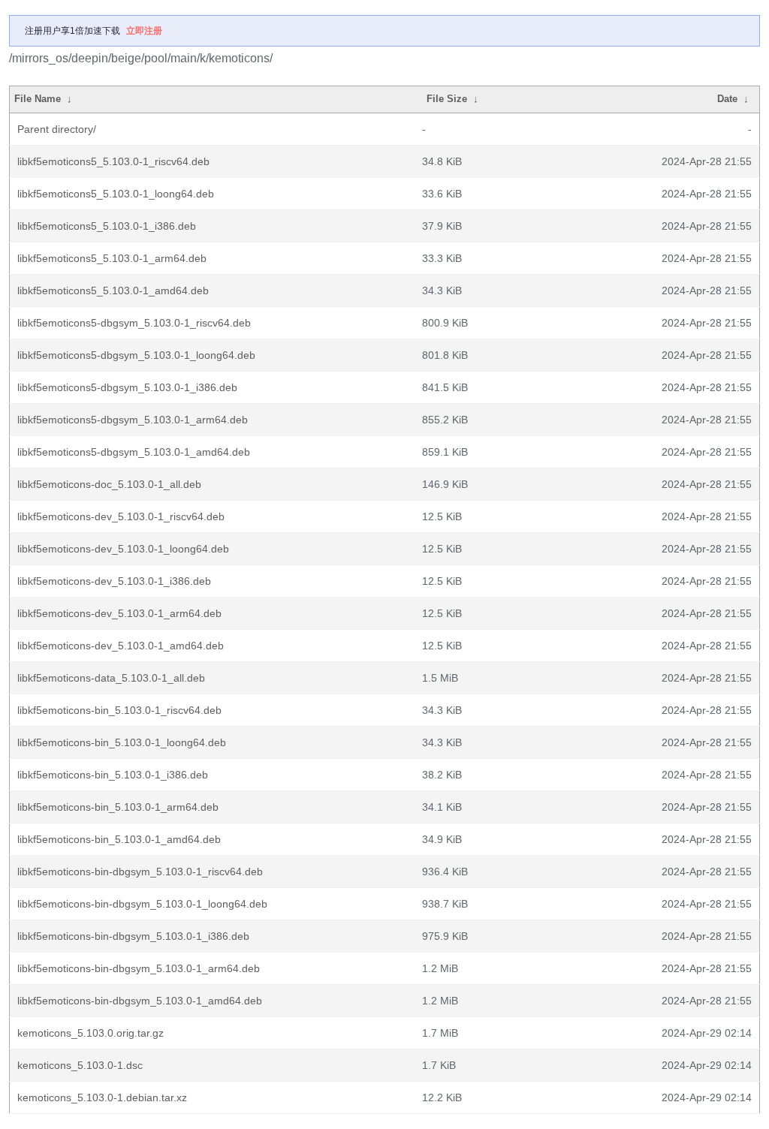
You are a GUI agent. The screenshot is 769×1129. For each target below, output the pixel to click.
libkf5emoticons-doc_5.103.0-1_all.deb (109, 484)
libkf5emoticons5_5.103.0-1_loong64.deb (115, 194)
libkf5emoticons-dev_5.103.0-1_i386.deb (114, 581)
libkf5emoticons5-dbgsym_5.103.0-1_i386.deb (127, 387)
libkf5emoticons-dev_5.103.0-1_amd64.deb (120, 646)
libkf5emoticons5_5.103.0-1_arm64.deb (112, 258)
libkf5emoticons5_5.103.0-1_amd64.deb (113, 291)
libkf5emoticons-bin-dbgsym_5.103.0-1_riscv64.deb (140, 872)
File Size (447, 98)
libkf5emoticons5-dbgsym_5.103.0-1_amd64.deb (133, 452)
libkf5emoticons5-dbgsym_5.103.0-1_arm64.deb (132, 420)
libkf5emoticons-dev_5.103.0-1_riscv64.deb (121, 516)
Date (727, 98)
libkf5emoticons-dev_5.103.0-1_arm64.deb (119, 613)
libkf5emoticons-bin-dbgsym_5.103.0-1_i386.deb (133, 936)
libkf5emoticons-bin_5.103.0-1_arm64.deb (118, 807)
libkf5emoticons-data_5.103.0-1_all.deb (111, 678)
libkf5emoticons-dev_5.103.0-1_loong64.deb (123, 549)
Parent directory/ (56, 129)
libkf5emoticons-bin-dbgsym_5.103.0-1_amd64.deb (139, 1001)
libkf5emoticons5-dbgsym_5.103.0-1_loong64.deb (136, 355)
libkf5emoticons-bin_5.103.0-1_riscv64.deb (119, 710)
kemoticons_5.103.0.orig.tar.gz (90, 1033)
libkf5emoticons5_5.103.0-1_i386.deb (106, 226)
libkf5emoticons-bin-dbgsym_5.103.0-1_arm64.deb (138, 968)
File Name (37, 98)
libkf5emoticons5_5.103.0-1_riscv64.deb (113, 161)
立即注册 (144, 31)
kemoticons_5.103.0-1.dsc (80, 1065)
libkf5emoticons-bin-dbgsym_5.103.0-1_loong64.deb (142, 904)
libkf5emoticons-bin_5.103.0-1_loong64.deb (121, 742)
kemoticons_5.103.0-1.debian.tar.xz (102, 1097)
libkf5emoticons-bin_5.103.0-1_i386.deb (112, 775)
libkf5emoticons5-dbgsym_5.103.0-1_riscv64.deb (134, 323)
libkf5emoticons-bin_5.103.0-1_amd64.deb (119, 839)
